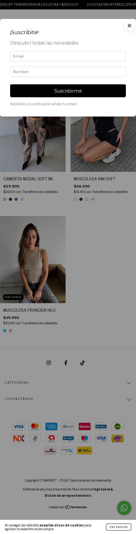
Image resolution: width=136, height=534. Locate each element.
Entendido (118, 527)
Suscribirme (68, 91)
